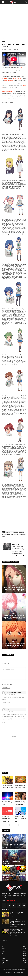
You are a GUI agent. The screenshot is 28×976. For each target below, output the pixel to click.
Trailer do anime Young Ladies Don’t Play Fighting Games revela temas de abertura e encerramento (14, 617)
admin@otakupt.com (12, 900)
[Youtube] (23, 555)
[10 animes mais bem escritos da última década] (14, 841)
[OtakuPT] (14, 2)
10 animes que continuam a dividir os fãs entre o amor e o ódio (13, 860)
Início (3, 37)
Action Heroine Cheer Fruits (8, 91)
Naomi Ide (13, 534)
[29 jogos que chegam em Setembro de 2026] (7, 780)
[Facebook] (12, 555)
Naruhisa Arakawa (7, 83)
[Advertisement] (14, 20)
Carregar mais (13, 825)
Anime (6, 37)
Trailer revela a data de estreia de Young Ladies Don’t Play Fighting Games (14, 645)
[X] (21, 555)
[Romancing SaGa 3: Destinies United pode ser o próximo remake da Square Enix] (21, 779)
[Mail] (16, 555)
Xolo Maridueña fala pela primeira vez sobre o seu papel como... (20, 803)
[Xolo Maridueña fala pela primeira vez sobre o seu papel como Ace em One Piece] (21, 796)
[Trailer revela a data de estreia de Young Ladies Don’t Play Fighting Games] (14, 635)
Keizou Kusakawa (8, 80)
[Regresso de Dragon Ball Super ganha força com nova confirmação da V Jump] (14, 873)
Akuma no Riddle (17, 78)
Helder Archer (7, 49)
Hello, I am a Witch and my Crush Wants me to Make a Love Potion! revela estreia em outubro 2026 (14, 589)
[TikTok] (18, 555)
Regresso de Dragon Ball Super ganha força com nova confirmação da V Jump (14, 875)
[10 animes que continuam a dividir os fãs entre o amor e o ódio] (14, 857)
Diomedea (4, 78)
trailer (3, 536)
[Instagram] (14, 555)
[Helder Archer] (7, 550)
